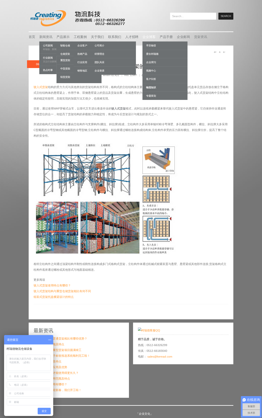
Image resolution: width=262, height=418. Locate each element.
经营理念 (99, 54)
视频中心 (151, 70)
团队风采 (99, 62)
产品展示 (63, 37)
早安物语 (151, 45)
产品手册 (166, 37)
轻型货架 (65, 77)
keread (77, 18)
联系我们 (114, 37)
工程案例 (80, 37)
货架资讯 (200, 37)
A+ (215, 52)
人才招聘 (131, 37)
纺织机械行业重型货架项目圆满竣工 (58, 350)
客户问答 (151, 79)
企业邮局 (183, 37)
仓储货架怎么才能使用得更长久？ (57, 372)
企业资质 (99, 70)
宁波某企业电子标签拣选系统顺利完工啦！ (63, 355)
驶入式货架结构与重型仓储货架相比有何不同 (62, 291)
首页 (32, 37)
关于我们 (97, 37)
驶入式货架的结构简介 (139, 66)
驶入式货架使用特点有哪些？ (52, 285)
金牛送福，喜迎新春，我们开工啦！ (58, 390)
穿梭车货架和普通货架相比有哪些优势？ (61, 338)
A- (224, 52)
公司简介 (99, 45)
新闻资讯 (45, 37)
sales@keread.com (159, 356)
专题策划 (151, 95)
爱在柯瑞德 (152, 54)
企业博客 (149, 37)
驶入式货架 (41, 87)
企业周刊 (151, 62)
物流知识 (151, 87)
